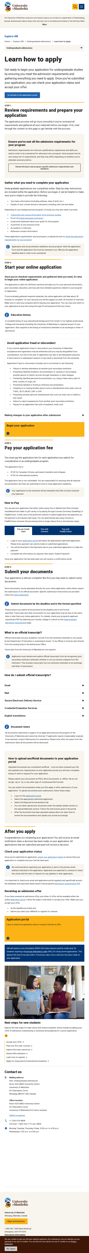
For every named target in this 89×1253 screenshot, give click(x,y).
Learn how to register (15, 1057)
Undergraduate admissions (39, 41)
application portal (30, 540)
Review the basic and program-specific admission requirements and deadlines (44, 168)
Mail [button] (7, 693)
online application (21, 595)
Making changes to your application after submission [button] (33, 415)
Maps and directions (16, 1221)
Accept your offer (14, 1042)
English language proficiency (31, 218)
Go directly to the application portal (22, 95)
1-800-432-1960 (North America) (18, 1229)
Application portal (33, 796)
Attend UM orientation (16, 1053)
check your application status (50, 857)
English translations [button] (15, 715)
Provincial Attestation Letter (36, 951)
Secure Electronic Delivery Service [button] (23, 700)
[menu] (81, 6)
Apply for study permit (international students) (26, 1061)
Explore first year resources (18, 1049)
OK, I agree (10, 1249)
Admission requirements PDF (67, 883)
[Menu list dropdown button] (81, 48)
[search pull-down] (75, 6)
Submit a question (17, 1115)
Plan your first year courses (18, 1046)
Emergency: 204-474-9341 (15, 1232)
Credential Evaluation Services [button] (21, 708)
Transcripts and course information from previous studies (36, 215)
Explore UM (11, 36)
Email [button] (7, 685)
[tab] (23, 530)
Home (7, 41)
